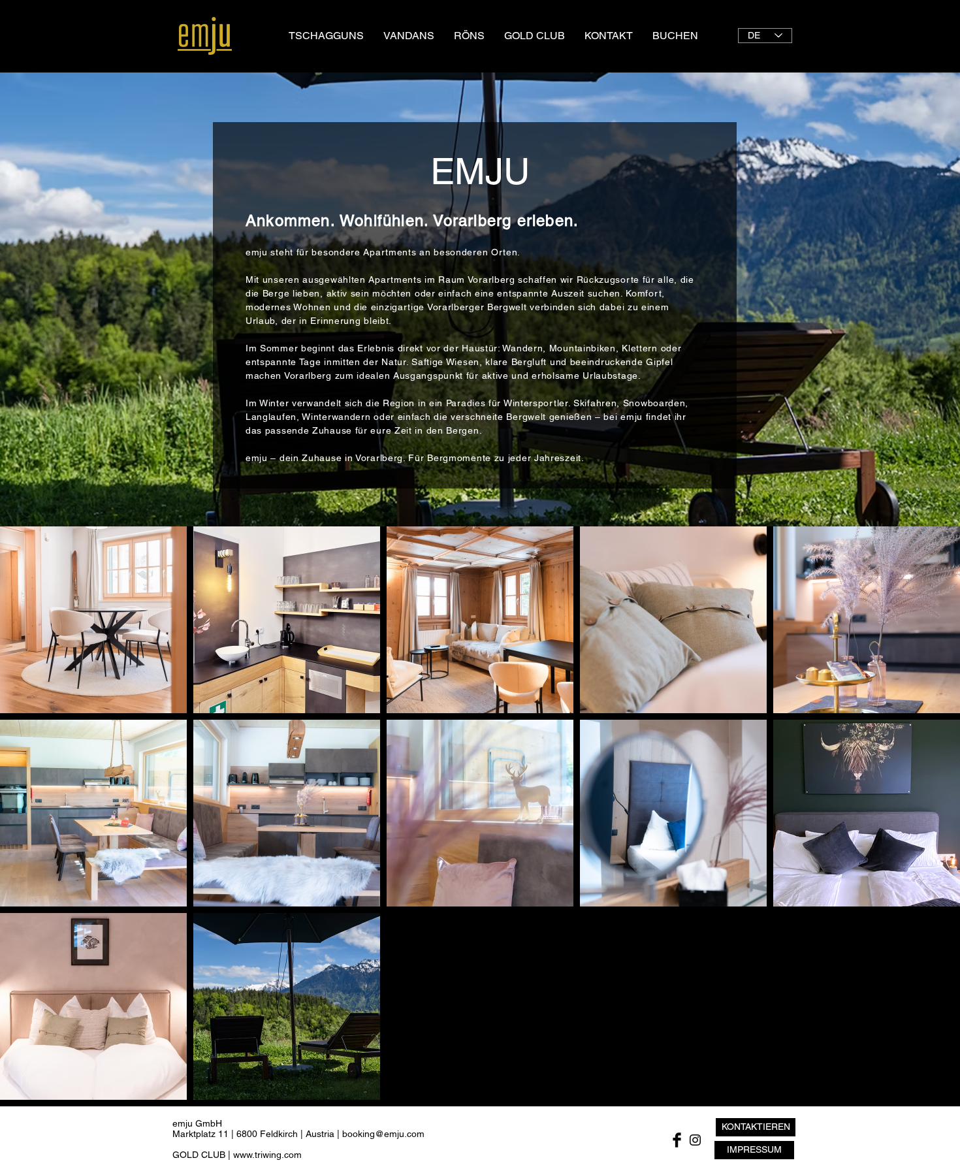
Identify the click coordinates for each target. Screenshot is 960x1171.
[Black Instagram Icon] (695, 1139)
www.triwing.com (267, 1154)
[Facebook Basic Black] (676, 1139)
